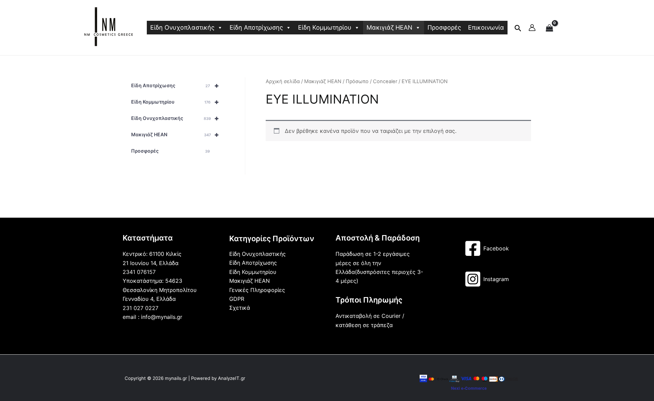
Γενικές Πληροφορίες (257, 290)
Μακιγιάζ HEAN (389, 27)
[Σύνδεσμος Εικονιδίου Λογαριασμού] (532, 27)
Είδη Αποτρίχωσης (256, 27)
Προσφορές (444, 27)
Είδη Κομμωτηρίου (325, 27)
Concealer (385, 81)
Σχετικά (239, 307)
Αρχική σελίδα (283, 81)
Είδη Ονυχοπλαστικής (182, 27)
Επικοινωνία (486, 27)
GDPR (236, 298)
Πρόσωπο (357, 81)
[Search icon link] (518, 29)
